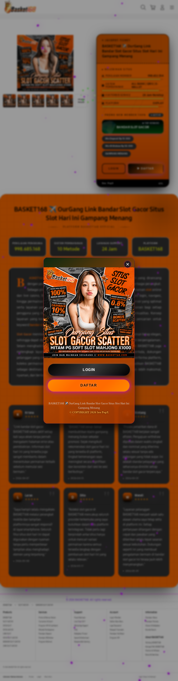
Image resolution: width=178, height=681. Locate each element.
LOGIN (89, 370)
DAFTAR (89, 385)
